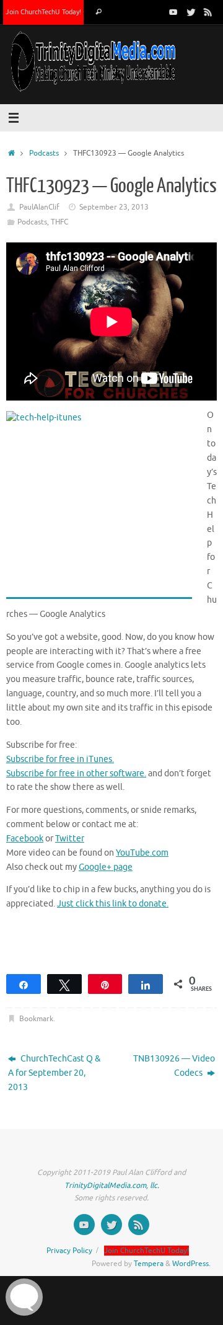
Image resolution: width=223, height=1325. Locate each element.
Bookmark (36, 1019)
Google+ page (106, 867)
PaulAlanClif (39, 207)
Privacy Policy (69, 1251)
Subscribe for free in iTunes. (60, 759)
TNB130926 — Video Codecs (174, 1065)
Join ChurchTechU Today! (43, 11)
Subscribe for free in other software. (76, 773)
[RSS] (208, 11)
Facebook (24, 838)
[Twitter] (190, 11)
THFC (59, 222)
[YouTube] (173, 11)
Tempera (149, 1264)
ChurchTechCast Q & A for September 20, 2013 (54, 1072)
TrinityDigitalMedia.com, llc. (111, 1185)
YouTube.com (142, 853)
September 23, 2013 (114, 207)
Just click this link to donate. (112, 903)
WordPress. (191, 1264)
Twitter (69, 838)
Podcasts (44, 153)
